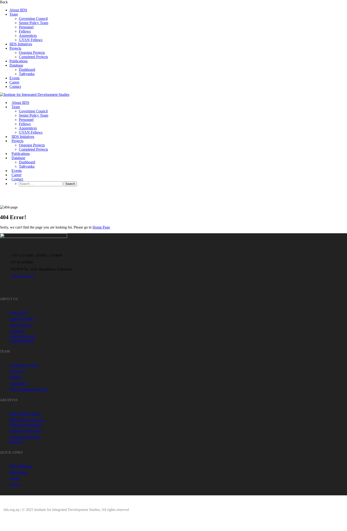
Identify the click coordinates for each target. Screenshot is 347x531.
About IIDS (18, 10)
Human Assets (20, 325)
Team (13, 14)
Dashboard (27, 70)
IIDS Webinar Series (24, 414)
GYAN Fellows (30, 40)
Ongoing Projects (32, 53)
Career (14, 82)
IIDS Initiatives (20, 44)
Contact (15, 87)
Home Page (101, 227)
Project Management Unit (28, 389)
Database (16, 65)
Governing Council (33, 19)
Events (14, 78)
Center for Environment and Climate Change (22, 336)
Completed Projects (33, 57)
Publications (18, 61)
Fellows (25, 31)
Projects (15, 48)
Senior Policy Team (33, 23)
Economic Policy (22, 319)
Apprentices (28, 36)
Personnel (26, 27)
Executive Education (24, 431)
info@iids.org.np (22, 276)
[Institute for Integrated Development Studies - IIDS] (34, 95)
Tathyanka (26, 74)
